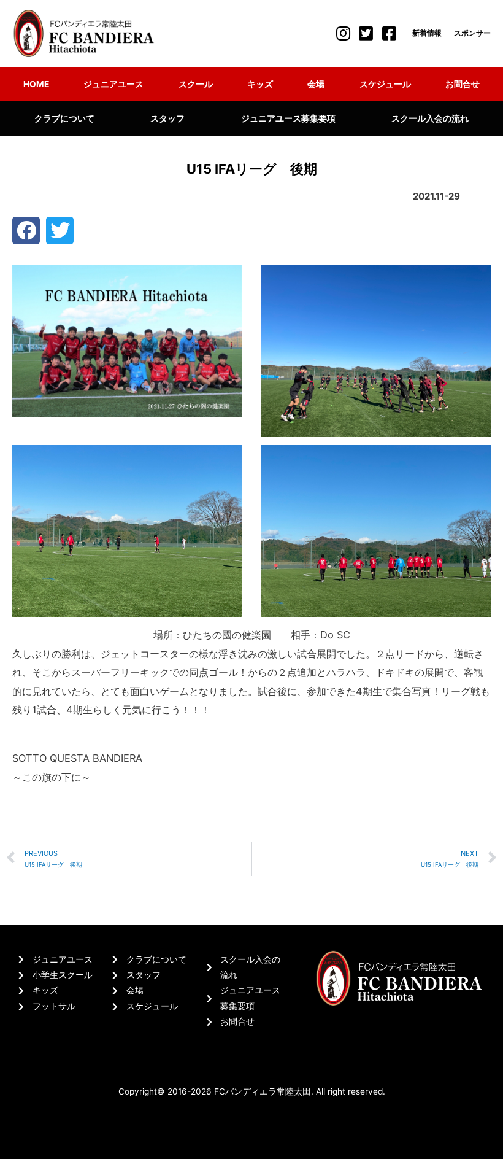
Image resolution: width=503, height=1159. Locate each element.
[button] (26, 230)
